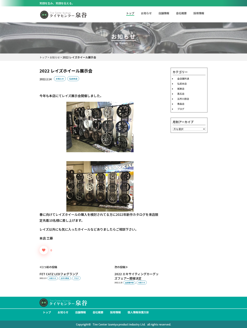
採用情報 (198, 13)
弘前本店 (73, 78)
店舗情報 (163, 13)
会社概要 (181, 13)
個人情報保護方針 (138, 312)
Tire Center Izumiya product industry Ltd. (119, 324)
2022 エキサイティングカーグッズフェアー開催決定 (136, 276)
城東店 (180, 88)
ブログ (76, 278)
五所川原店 (65, 278)
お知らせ (146, 13)
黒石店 (180, 93)
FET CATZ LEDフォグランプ (58, 274)
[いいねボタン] (43, 250)
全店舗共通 (129, 282)
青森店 (180, 103)
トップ (47, 312)
